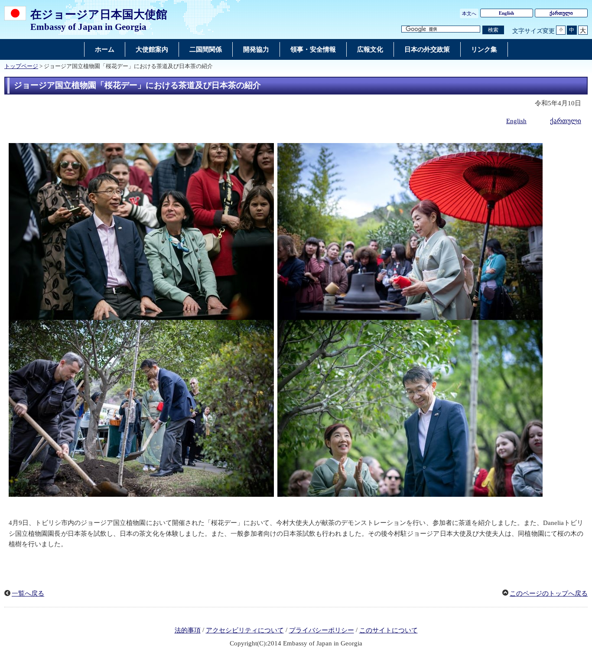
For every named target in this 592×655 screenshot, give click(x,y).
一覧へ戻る (28, 593)
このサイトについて (388, 630)
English (506, 13)
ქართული (561, 13)
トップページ (21, 66)
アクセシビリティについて (245, 630)
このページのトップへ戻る (549, 593)
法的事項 (188, 630)
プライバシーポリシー (321, 630)
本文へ (469, 13)
